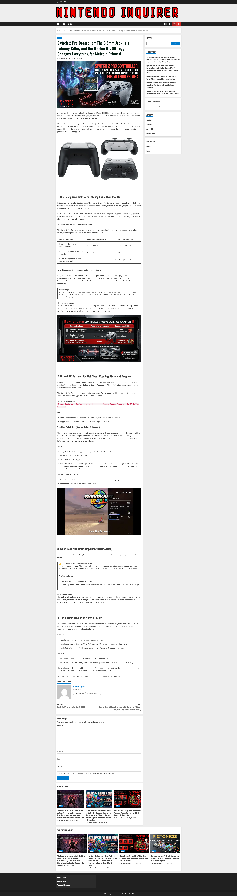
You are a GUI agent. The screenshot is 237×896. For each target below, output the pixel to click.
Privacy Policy (61, 881)
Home (57, 24)
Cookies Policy (61, 877)
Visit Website (79, 694)
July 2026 (149, 120)
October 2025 (150, 133)
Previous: (71, 705)
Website (60, 766)
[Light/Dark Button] (165, 24)
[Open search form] (169, 24)
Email (59, 759)
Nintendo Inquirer (65, 58)
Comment (61, 725)
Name (60, 752)
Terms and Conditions (64, 885)
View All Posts (94, 694)
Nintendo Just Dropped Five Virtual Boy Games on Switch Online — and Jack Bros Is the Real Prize (127, 812)
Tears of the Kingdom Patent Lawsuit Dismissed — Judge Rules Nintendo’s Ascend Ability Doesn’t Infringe (162, 92)
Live (179, 24)
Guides (70, 24)
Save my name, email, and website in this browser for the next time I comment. (86, 773)
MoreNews (125, 894)
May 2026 (149, 124)
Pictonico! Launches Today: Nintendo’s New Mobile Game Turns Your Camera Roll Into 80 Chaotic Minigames (161, 85)
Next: (120, 707)
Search (149, 38)
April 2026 (149, 129)
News (63, 24)
